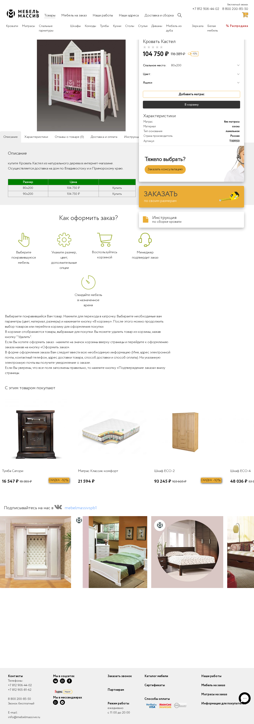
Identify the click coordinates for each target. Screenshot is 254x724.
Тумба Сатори (12, 471)
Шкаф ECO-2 (164, 471)
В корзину (192, 104)
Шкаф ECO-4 (240, 471)
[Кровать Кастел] (81, 83)
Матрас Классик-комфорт (98, 471)
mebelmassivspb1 (81, 508)
